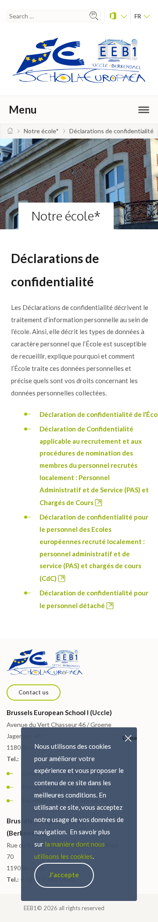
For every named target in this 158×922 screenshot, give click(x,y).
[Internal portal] (117, 15)
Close (129, 738)
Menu (23, 109)
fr (138, 16)
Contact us (33, 692)
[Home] (10, 131)
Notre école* (66, 216)
